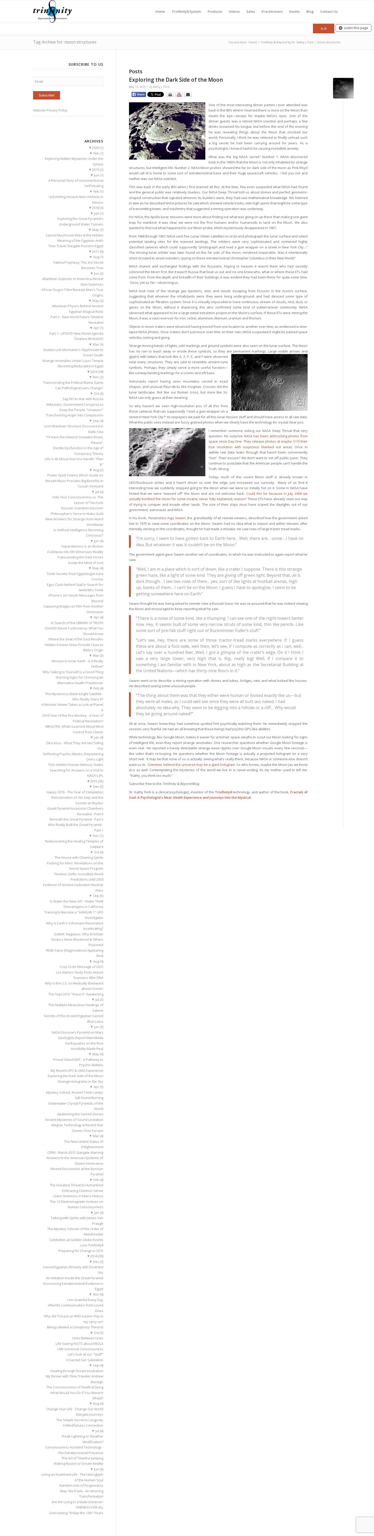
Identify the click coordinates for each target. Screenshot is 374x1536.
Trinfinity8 (223, 792)
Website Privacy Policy (50, 110)
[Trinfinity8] (52, 11)
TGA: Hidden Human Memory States (75, 764)
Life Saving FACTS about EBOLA (79, 1343)
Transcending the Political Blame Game (73, 382)
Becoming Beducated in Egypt (80, 366)
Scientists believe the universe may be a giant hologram (191, 764)
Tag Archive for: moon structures (64, 42)
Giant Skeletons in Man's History (78, 1196)
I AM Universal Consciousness (80, 1349)
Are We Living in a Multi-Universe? (77, 1502)
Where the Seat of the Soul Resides (75, 639)
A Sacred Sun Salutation (84, 1360)
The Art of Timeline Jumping (82, 1458)
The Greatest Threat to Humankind (76, 1185)
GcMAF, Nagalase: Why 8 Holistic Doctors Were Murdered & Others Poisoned (77, 939)
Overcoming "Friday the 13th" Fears (76, 1513)
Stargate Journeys (89, 1414)
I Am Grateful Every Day (85, 1300)
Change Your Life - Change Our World (74, 1409)
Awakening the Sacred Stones (80, 1114)
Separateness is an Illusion (82, 546)
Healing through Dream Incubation (76, 1371)
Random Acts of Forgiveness (81, 1485)
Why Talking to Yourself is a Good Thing (72, 672)
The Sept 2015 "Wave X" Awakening (75, 994)
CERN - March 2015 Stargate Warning (75, 1152)
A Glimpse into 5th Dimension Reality (75, 551)
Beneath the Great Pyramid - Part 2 (76, 819)
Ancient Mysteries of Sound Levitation (74, 1119)
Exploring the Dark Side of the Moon (176, 79)
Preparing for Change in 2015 (81, 1250)
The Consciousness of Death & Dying (74, 1387)
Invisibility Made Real (87, 1048)
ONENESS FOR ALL (89, 1507)
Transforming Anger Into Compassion (74, 415)
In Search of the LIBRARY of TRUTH (77, 623)
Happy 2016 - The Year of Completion (75, 792)
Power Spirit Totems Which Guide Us (75, 475)
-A (323, 28)
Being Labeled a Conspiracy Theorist (75, 1327)
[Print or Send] (179, 96)
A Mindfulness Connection (83, 1425)
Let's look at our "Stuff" (85, 1354)
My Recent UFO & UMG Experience (77, 1070)
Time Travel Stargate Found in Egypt (75, 246)
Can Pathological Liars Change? (79, 388)
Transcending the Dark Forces (80, 557)
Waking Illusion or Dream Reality (78, 1463)
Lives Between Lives (87, 1338)
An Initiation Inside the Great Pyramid (74, 1278)
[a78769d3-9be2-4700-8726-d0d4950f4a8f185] (343, 88)
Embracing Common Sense (82, 1190)
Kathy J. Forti (161, 87)
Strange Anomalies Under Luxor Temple (72, 360)
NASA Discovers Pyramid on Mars (77, 1032)
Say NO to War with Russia (83, 399)
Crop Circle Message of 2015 (81, 966)
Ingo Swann (176, 518)
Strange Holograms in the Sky (80, 1081)
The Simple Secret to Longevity (79, 1420)
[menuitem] (160, 11)
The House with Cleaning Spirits (79, 857)
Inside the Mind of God (85, 562)
